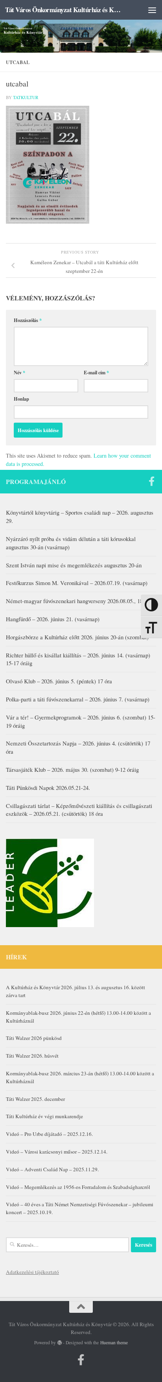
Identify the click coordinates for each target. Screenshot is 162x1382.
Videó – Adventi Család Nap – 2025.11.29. (52, 1169)
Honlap (21, 398)
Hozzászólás (28, 320)
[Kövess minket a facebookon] (151, 481)
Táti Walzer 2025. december (35, 1098)
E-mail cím (96, 372)
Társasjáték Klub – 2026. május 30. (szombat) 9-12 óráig (72, 769)
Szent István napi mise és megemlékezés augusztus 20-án (74, 565)
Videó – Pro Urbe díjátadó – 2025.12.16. (49, 1133)
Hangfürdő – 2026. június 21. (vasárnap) (52, 619)
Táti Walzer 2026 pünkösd (34, 1038)
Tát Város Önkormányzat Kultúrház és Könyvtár (63, 10)
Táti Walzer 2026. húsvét (32, 1055)
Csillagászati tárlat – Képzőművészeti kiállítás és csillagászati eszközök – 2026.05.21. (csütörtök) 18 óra (79, 810)
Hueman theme (114, 1342)
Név (19, 372)
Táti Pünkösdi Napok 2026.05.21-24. (48, 787)
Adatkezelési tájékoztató (32, 1271)
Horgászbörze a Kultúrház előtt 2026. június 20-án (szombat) (77, 637)
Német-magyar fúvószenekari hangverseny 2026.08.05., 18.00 (78, 601)
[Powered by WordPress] (59, 1342)
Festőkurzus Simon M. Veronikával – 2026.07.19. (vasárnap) (76, 583)
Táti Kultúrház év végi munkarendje (44, 1116)
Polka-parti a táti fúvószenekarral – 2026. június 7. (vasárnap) (77, 699)
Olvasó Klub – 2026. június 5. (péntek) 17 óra (59, 681)
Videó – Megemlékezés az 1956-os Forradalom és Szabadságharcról (78, 1187)
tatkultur (26, 97)
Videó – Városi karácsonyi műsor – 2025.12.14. (56, 1151)
